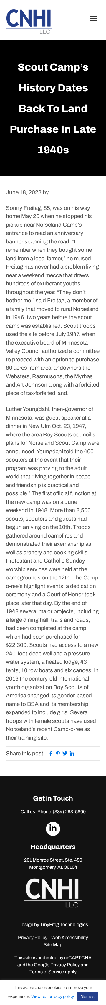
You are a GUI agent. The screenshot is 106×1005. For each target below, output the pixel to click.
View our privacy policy (52, 996)
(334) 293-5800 (69, 811)
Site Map (53, 944)
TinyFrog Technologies (64, 924)
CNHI (29, 21)
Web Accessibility (69, 937)
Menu (94, 18)
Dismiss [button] (87, 997)
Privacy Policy (32, 937)
